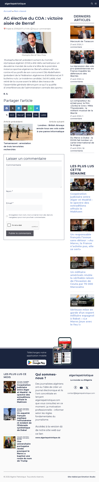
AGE (12, 115)
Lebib (43, 115)
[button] (92, 3)
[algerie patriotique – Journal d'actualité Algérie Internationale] (15, 3)
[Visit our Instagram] (81, 388)
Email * (9, 203)
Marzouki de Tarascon (82, 41)
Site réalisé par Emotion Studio (81, 477)
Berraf (21, 115)
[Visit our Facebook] (75, 388)
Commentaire (13, 165)
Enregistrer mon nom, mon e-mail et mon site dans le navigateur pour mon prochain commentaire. (31, 216)
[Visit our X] (87, 388)
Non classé (20, 11)
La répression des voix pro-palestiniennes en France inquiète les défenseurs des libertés (82, 71)
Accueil (8, 11)
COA (29, 115)
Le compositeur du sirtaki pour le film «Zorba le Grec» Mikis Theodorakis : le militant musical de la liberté (81, 107)
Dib (36, 115)
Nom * (9, 191)
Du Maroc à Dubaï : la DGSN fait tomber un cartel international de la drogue (82, 141)
